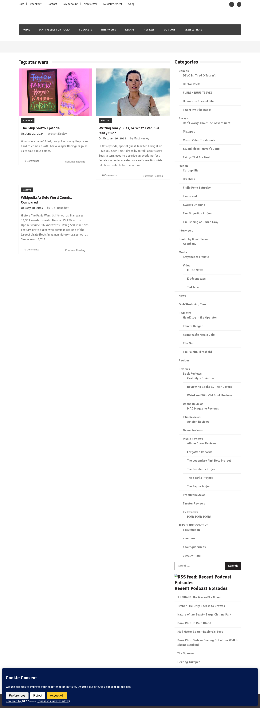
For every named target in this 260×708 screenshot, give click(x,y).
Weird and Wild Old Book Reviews (210, 395)
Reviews (149, 29)
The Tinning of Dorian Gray (200, 222)
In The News (195, 270)
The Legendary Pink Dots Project (209, 461)
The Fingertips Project (198, 213)
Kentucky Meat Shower (194, 239)
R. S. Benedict (60, 208)
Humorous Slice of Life (198, 101)
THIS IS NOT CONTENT (193, 525)
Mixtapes (189, 132)
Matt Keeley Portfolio (54, 29)
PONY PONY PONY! (199, 517)
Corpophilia (190, 170)
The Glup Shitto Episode (40, 128)
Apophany (189, 244)
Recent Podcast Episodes (201, 588)
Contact (52, 4)
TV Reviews (190, 512)
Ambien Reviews (198, 422)
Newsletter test (112, 4)
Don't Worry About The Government (206, 123)
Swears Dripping (194, 205)
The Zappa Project (199, 486)
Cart (21, 4)
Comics (184, 71)
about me (189, 538)
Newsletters (193, 29)
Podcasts (85, 29)
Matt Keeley (59, 134)
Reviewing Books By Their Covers (209, 387)
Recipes (184, 360)
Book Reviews (192, 374)
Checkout (35, 4)
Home (26, 29)
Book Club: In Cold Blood (194, 623)
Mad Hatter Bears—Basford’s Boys (200, 632)
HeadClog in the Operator (200, 317)
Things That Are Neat (196, 157)
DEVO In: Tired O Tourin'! (199, 75)
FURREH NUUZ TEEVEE (197, 93)
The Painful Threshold (197, 352)
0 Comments (32, 161)
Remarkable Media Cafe (199, 335)
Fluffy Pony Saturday (197, 188)
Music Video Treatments (199, 140)
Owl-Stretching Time (193, 304)
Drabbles (189, 179)
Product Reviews (194, 495)
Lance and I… (192, 196)
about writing (192, 556)
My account (70, 4)
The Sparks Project (200, 478)
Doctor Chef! (191, 84)
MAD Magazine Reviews (203, 408)
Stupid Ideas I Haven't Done (201, 149)
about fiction (191, 530)
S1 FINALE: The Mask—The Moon (199, 597)
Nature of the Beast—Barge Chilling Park (204, 614)
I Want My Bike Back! (197, 110)
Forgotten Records (199, 452)
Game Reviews (193, 430)
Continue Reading (75, 161)
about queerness (194, 547)
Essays (129, 29)
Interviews (108, 29)
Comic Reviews (193, 404)
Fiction (183, 166)
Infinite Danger (193, 326)
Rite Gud (28, 120)
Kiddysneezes (196, 279)
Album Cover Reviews (201, 443)
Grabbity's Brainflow (201, 378)
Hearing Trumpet (188, 662)
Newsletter (90, 4)
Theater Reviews (194, 503)
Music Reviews (193, 439)
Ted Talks (193, 287)
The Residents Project (202, 469)
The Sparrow (185, 653)
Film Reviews (192, 417)
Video (187, 265)
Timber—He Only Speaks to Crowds (201, 606)
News (182, 296)
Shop (131, 4)
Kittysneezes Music (196, 257)
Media (183, 252)
